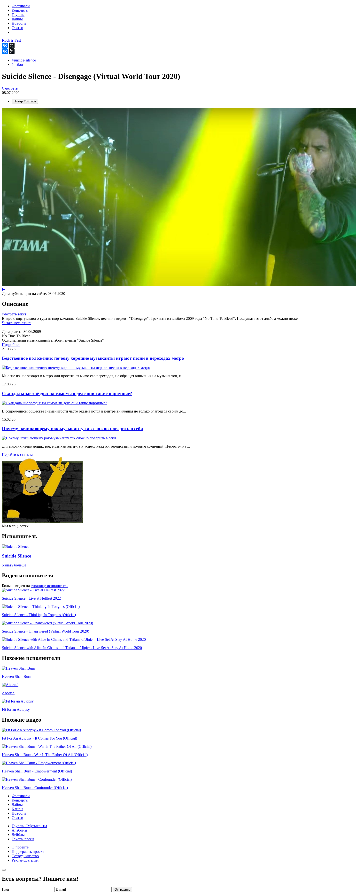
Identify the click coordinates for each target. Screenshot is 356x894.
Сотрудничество (25, 856)
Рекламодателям (25, 860)
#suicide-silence (24, 60)
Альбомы (19, 830)
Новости (19, 813)
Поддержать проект (28, 851)
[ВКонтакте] (5, 45)
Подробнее (11, 345)
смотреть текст (14, 314)
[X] (12, 45)
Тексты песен (23, 839)
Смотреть (10, 88)
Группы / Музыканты (29, 826)
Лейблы (18, 835)
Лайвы (17, 804)
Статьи (17, 818)
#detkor (17, 64)
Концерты (20, 800)
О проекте (20, 847)
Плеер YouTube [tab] (25, 101)
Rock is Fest (11, 40)
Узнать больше (14, 565)
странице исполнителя (49, 586)
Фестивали (21, 796)
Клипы (17, 809)
